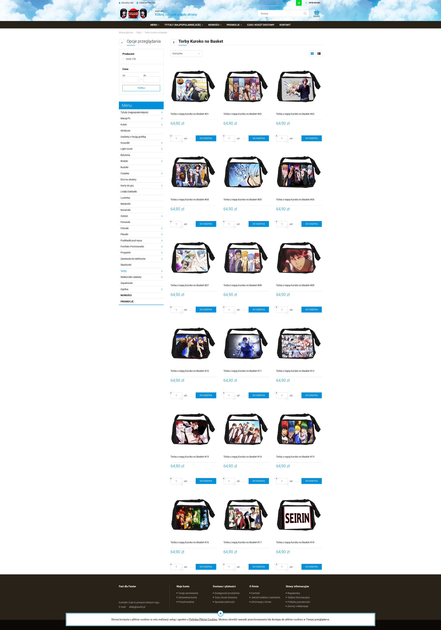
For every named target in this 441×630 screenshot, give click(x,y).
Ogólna (124, 289)
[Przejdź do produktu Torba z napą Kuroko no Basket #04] (194, 172)
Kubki (124, 124)
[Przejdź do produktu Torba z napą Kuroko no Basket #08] (246, 258)
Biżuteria (125, 155)
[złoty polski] (299, 3)
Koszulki (125, 142)
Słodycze (125, 130)
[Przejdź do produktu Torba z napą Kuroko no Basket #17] (246, 515)
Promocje (127, 301)
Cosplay (125, 173)
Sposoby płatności (224, 602)
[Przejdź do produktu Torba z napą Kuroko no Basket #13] (194, 429)
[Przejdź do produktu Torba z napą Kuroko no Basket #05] (246, 172)
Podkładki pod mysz (131, 240)
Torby (124, 271)
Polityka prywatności (299, 602)
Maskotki (125, 203)
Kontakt (255, 593)
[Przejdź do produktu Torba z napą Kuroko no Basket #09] (299, 258)
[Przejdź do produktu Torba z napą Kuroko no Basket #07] (194, 258)
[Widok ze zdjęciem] (312, 53)
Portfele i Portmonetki (132, 246)
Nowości (126, 295)
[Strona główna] (133, 13)
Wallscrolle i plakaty (131, 277)
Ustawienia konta (187, 597)
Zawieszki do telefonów (133, 258)
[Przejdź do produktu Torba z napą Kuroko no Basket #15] (299, 429)
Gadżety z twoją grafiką (133, 136)
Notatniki (125, 210)
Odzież (124, 216)
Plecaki (124, 234)
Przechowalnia (186, 602)
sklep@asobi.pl (132, 607)
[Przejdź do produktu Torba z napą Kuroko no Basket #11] (246, 343)
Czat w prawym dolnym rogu (139, 602)
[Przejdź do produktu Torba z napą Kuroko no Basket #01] (194, 86)
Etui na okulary (128, 179)
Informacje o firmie (261, 602)
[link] (129, 59)
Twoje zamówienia (188, 593)
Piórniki (125, 228)
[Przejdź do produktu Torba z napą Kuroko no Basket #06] (299, 172)
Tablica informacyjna (299, 597)
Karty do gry (127, 185)
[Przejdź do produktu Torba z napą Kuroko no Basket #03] (299, 86)
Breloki (124, 161)
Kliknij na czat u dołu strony (176, 14)
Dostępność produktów (227, 593)
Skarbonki (126, 264)
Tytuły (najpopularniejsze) (134, 112)
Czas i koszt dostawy (226, 597)
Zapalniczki (127, 283)
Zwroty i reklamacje (298, 606)
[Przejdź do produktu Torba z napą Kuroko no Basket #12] (299, 343)
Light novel (126, 148)
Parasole (125, 222)
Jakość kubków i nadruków (265, 597)
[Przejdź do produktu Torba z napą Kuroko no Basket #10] (194, 343)
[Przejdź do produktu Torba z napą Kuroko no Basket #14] (246, 429)
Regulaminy (294, 593)
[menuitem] (155, 25)
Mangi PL (126, 118)
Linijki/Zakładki (129, 191)
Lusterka (125, 197)
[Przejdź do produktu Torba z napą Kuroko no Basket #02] (246, 86)
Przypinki (125, 252)
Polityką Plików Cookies (203, 619)
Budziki (124, 167)
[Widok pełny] (319, 53)
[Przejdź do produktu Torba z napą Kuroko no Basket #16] (194, 515)
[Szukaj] (305, 13)
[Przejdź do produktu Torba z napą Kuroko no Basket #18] (299, 515)
